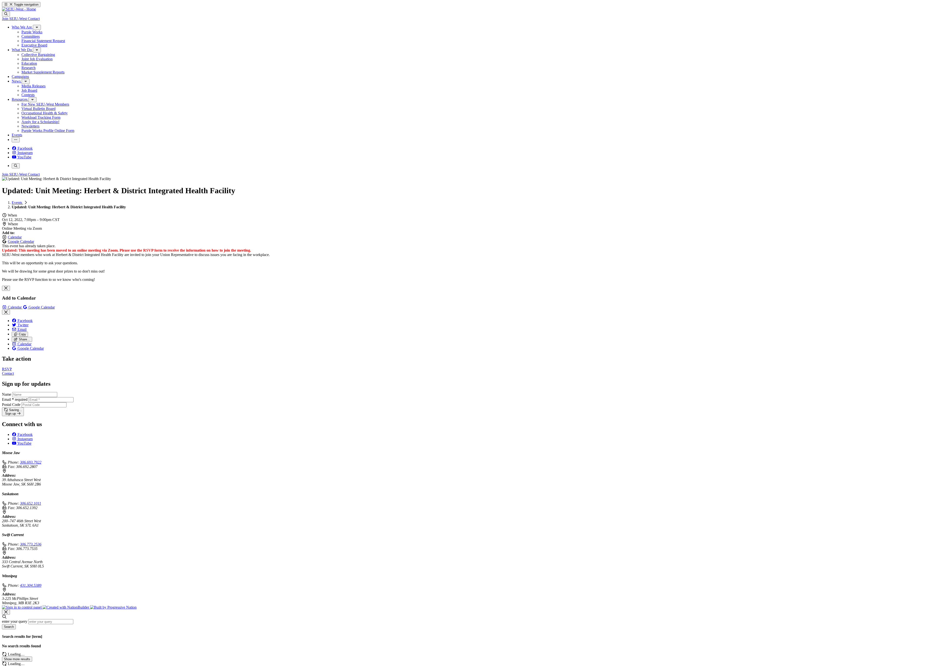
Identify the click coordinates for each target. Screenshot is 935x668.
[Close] (6, 288)
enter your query (14, 621)
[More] (37, 27)
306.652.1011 (30, 503)
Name (6, 394)
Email (15, 399)
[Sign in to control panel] (22, 607)
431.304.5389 (30, 585)
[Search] (6, 14)
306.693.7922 (30, 462)
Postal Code (11, 405)
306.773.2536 (30, 544)
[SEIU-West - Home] (19, 9)
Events (17, 203)
